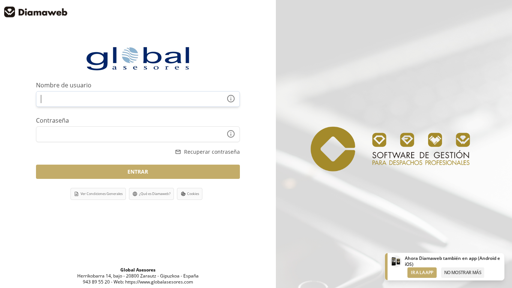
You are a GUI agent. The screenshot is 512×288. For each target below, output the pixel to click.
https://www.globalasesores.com (159, 282)
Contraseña (52, 120)
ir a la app (422, 272)
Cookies (193, 193)
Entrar (137, 171)
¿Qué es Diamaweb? (151, 193)
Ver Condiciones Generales (98, 193)
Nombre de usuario (63, 85)
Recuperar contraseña (207, 151)
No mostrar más (463, 272)
